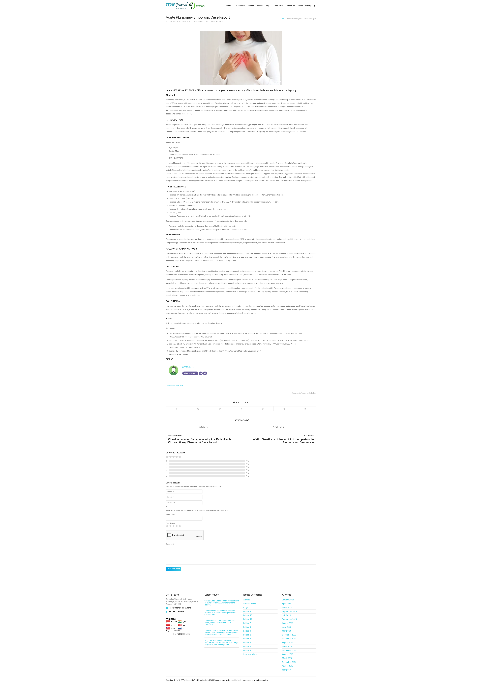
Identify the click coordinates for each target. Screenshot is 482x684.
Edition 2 (247, 623)
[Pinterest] (220, 408)
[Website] (205, 373)
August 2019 (287, 642)
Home (228, 6)
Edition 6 (247, 639)
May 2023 (286, 631)
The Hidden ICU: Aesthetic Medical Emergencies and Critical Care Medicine (219, 622)
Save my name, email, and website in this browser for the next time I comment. (197, 510)
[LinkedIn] (241, 408)
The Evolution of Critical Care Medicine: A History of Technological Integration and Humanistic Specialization (221, 632)
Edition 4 (247, 631)
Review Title (170, 515)
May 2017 (286, 670)
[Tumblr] (284, 408)
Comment (170, 544)
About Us (277, 6)
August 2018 (287, 654)
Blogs (268, 6)
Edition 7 (247, 642)
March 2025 (287, 607)
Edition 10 (247, 615)
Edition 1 (247, 611)
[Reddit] (263, 408)
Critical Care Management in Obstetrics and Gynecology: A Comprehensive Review (221, 603)
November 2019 (289, 639)
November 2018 (289, 650)
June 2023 (286, 627)
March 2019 (287, 646)
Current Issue (239, 6)
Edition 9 (247, 650)
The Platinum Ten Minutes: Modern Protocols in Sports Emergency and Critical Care (219, 612)
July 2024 (286, 615)
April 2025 (286, 603)
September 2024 (289, 611)
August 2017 (287, 666)
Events (260, 6)
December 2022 (289, 635)
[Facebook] (198, 408)
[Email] (201, 373)
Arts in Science (249, 603)
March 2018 (287, 658)
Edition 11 (247, 619)
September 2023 (289, 619)
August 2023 (287, 623)
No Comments (199, 21)
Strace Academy (304, 6)
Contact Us (290, 6)
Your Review (171, 523)
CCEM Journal (173, 21)
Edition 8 (247, 646)
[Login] (314, 5)
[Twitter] (176, 408)
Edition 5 (247, 635)
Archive (251, 6)
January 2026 (288, 600)
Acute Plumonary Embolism (306, 393)
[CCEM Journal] (185, 5)
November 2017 (289, 662)
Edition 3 (247, 627)
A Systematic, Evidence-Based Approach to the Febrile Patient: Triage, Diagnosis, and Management (221, 642)
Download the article (174, 385)
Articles (246, 600)
